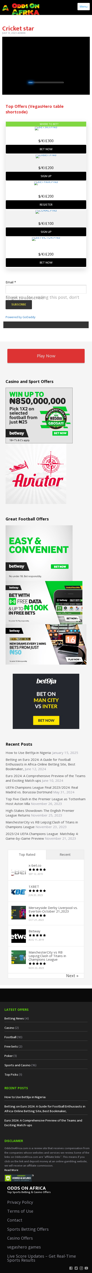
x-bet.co (35, 865)
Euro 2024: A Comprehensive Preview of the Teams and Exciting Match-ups (43, 1123)
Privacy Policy (20, 1202)
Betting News (14, 1018)
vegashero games (24, 1247)
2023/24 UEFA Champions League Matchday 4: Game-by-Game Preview (42, 836)
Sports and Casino (17, 1065)
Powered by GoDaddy (21, 317)
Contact (14, 1220)
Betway (34, 931)
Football (10, 1037)
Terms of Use (20, 1211)
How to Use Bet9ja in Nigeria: (28, 752)
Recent (65, 854)
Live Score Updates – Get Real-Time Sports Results (41, 1258)
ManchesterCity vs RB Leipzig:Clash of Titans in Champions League (47, 956)
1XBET (34, 886)
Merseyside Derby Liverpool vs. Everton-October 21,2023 (53, 909)
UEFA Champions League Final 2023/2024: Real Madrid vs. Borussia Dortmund (42, 789)
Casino (9, 1028)
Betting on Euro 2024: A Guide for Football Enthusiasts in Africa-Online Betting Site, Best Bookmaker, (40, 764)
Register (46, 204)
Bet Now (46, 149)
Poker (8, 1056)
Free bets (11, 1046)
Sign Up (46, 176)
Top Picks (11, 1074)
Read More (11, 1170)
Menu (84, 6)
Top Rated (27, 854)
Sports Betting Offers (28, 1229)
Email (11, 282)
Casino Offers (20, 1238)
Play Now (46, 356)
